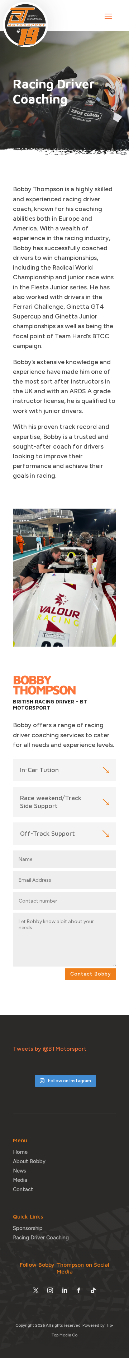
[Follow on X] (36, 1290)
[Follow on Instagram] (50, 1290)
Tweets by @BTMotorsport (49, 1048)
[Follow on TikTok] (93, 1290)
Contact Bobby (90, 974)
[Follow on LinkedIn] (64, 1290)
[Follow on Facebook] (79, 1290)
